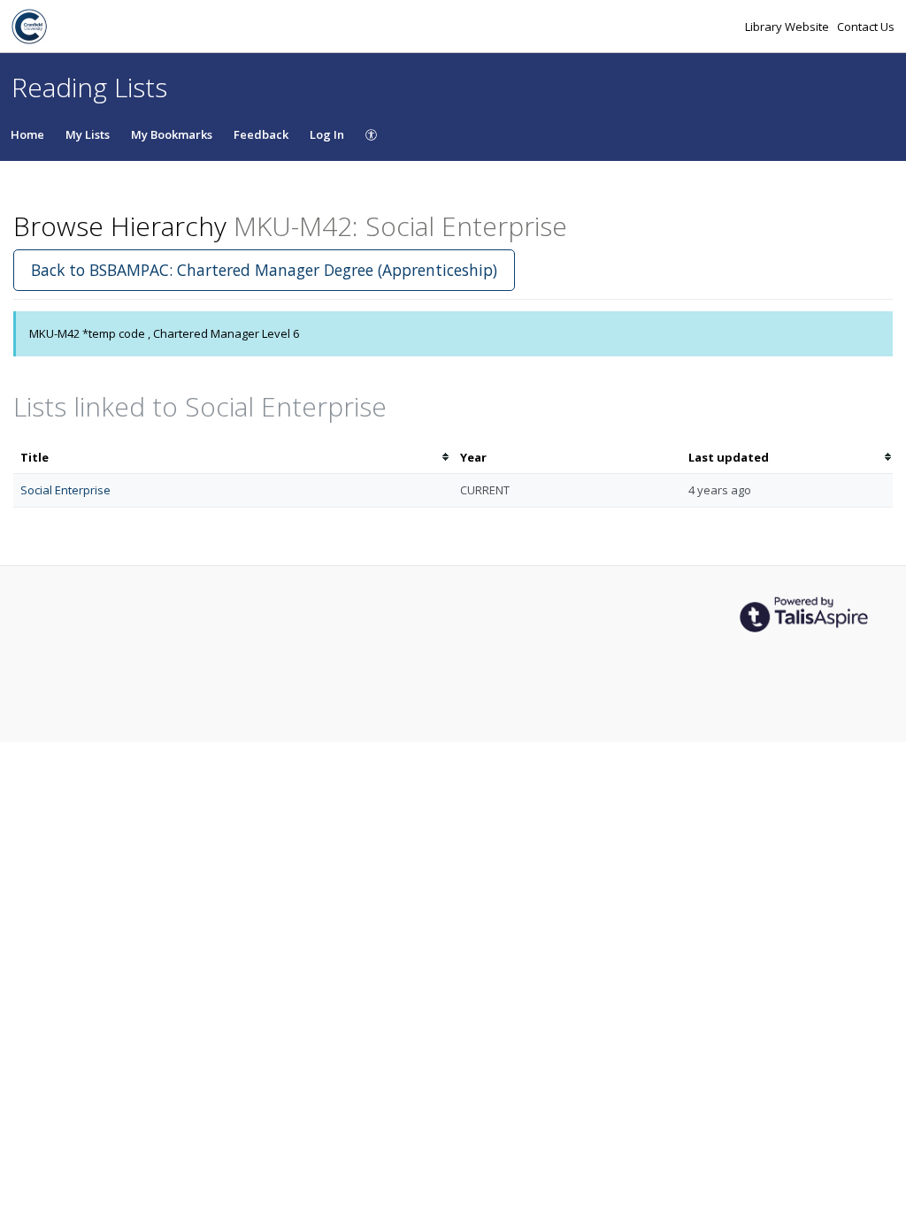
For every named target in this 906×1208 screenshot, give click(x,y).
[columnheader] (233, 457)
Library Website (788, 26)
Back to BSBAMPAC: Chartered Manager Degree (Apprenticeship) (264, 269)
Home (27, 134)
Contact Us (865, 26)
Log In (327, 134)
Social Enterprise (65, 490)
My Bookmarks (171, 134)
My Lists (87, 134)
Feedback (261, 134)
